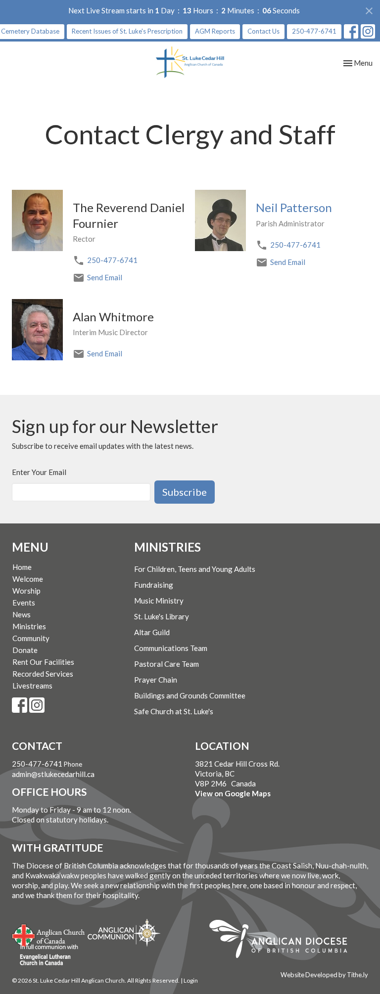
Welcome (27, 578)
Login (191, 980)
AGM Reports (215, 31)
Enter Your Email (39, 472)
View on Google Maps (233, 793)
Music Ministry (159, 600)
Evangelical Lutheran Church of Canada (45, 955)
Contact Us (263, 31)
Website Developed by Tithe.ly (324, 975)
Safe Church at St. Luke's (173, 711)
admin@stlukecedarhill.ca (53, 774)
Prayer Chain (155, 679)
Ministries (29, 626)
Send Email (104, 277)
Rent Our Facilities (43, 661)
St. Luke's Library (161, 616)
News (21, 614)
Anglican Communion (124, 932)
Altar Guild (152, 632)
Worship (26, 590)
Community (30, 638)
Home (22, 566)
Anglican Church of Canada (49, 934)
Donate (25, 650)
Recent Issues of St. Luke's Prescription (127, 31)
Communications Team (170, 648)
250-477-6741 (314, 31)
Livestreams (32, 685)
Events (23, 602)
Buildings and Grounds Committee (189, 695)
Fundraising (153, 584)
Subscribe (184, 492)
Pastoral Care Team (166, 663)
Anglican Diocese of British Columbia (283, 940)
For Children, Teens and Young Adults (194, 568)
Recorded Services (42, 673)
